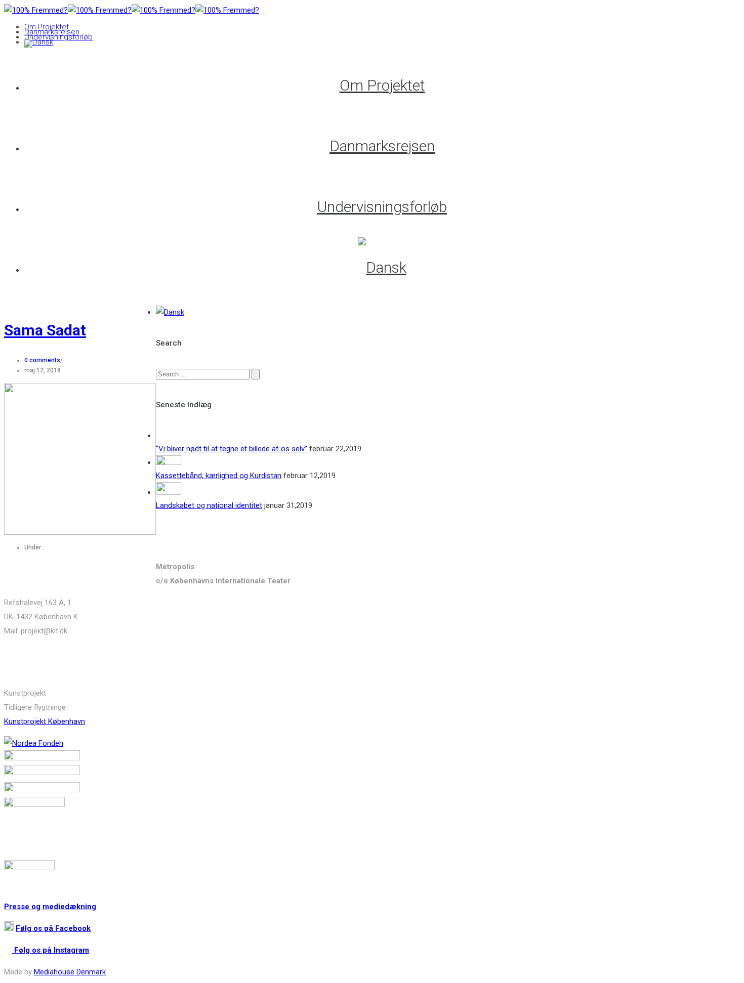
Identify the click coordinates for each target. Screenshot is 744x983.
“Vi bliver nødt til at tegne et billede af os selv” (231, 448)
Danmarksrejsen (51, 31)
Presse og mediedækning (50, 906)
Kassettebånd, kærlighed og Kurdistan (218, 475)
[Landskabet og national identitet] (168, 492)
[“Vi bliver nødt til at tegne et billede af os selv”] (168, 435)
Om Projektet (46, 26)
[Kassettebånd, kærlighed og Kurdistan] (168, 462)
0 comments (42, 360)
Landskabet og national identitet (209, 505)
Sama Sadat (45, 330)
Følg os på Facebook (53, 928)
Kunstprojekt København (44, 721)
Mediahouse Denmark (70, 971)
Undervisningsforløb (58, 36)
